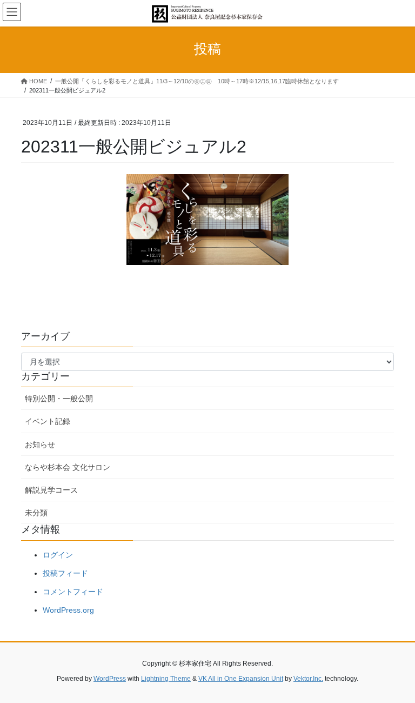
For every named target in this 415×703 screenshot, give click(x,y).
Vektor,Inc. (308, 678)
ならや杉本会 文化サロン (67, 467)
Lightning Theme (166, 678)
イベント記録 (47, 421)
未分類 (36, 512)
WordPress (109, 678)
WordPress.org (68, 610)
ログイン (58, 555)
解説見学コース (51, 490)
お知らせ (40, 444)
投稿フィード (65, 573)
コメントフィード (73, 591)
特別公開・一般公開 (59, 398)
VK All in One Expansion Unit (240, 678)
